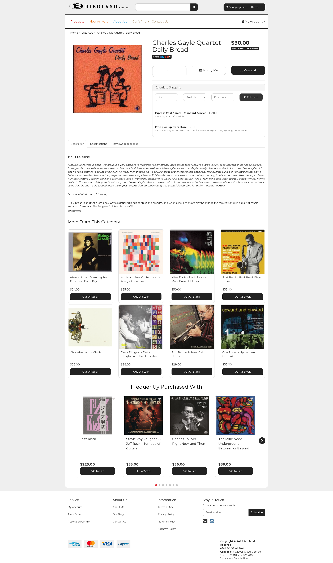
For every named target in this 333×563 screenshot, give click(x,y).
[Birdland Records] (99, 5)
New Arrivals (98, 21)
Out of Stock (143, 471)
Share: (156, 56)
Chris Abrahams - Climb (85, 352)
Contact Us (119, 521)
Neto (245, 558)
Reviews (118, 143)
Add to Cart (97, 471)
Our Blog (118, 514)
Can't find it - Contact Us (150, 21)
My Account (75, 507)
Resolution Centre (79, 521)
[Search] (194, 7)
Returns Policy (167, 521)
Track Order (75, 514)
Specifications (98, 143)
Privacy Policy (166, 514)
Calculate (252, 97)
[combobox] (162, 7)
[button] (113, 398)
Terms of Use (166, 507)
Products (77, 21)
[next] (262, 440)
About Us (120, 21)
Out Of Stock (90, 296)
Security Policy (167, 528)
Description (77, 143)
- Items (243, 7)
